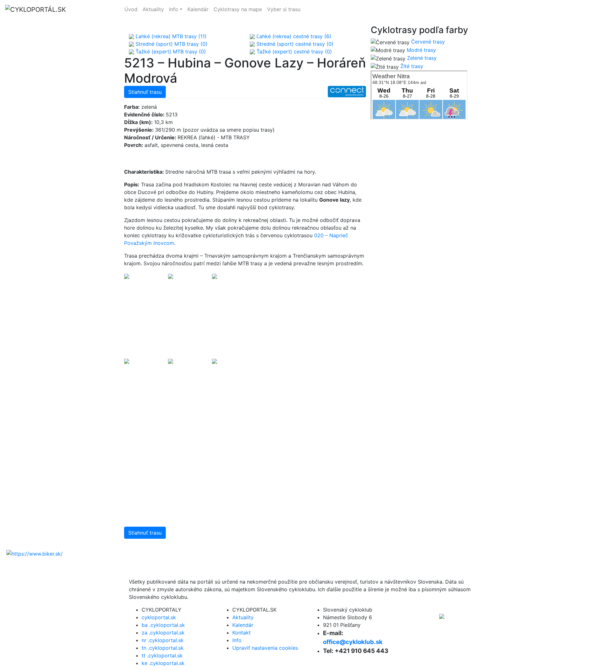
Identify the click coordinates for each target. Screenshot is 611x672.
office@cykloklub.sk (353, 642)
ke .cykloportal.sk (163, 663)
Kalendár (197, 9)
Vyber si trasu (283, 9)
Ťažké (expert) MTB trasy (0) (170, 51)
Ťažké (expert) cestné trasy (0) (293, 51)
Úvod (130, 9)
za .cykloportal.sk (163, 632)
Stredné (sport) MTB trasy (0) (170, 44)
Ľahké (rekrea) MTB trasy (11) (170, 36)
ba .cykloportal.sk (163, 625)
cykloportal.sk (486, 9)
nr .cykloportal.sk (163, 640)
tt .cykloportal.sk (162, 655)
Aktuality (153, 9)
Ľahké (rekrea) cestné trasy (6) (293, 36)
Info (173, 9)
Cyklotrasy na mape (238, 9)
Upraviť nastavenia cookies (265, 648)
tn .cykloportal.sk (163, 648)
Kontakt (241, 632)
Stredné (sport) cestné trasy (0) (294, 44)
